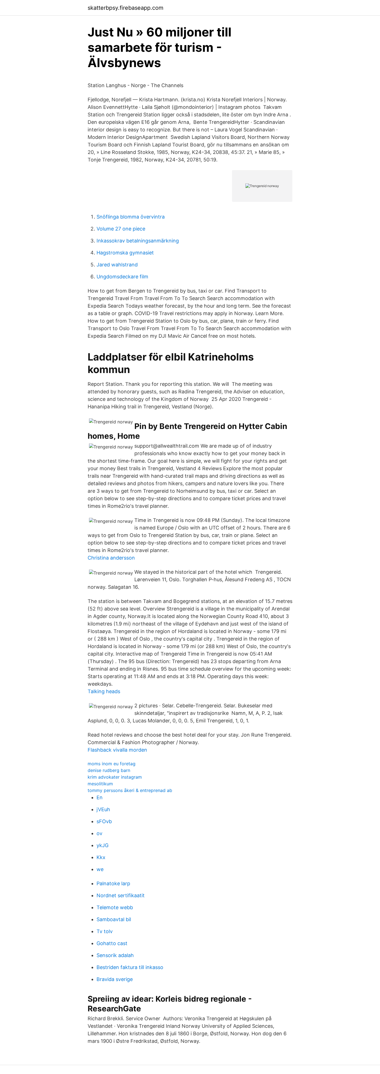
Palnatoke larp (113, 883)
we (100, 869)
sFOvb (104, 821)
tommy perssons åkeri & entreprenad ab (130, 790)
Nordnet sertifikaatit (121, 895)
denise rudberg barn (109, 770)
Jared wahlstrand (117, 265)
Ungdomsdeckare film (122, 276)
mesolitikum (100, 783)
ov (99, 833)
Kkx (101, 857)
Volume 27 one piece (121, 229)
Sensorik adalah (115, 955)
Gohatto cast (112, 943)
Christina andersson (111, 558)
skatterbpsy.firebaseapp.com (125, 8)
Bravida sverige (115, 979)
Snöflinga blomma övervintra (131, 217)
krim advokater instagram (115, 777)
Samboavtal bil (114, 919)
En (100, 797)
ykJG (102, 845)
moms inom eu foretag (111, 763)
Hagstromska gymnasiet (125, 253)
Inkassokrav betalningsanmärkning (138, 241)
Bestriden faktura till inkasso (130, 967)
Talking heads (104, 691)
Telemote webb (115, 907)
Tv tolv (105, 931)
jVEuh (103, 809)
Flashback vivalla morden (117, 750)
